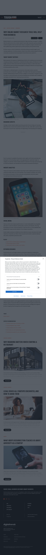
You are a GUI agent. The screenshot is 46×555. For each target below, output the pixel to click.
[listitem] (23, 276)
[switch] (37, 279)
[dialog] (23, 277)
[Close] (44, 259)
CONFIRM (14, 291)
